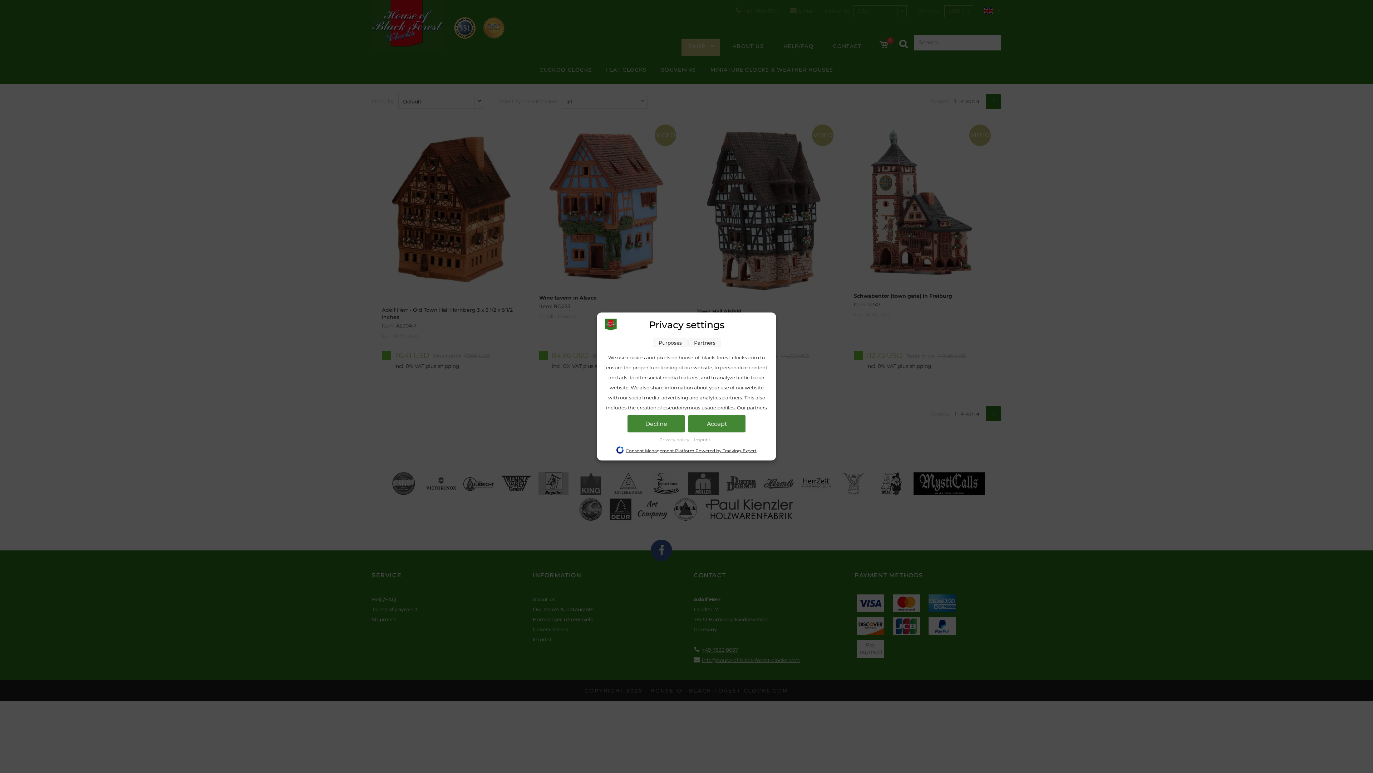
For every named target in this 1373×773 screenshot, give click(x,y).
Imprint (702, 439)
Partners (704, 343)
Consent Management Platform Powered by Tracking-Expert (691, 450)
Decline (656, 423)
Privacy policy (674, 439)
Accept (717, 423)
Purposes (670, 343)
